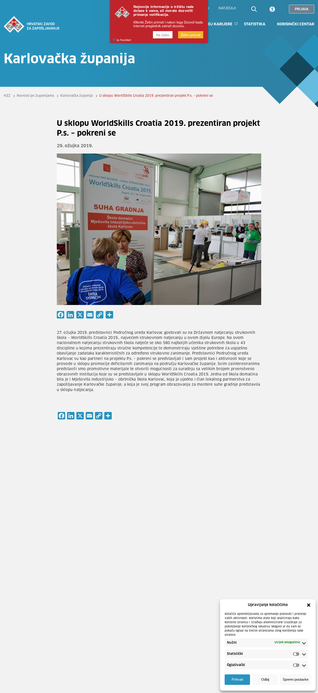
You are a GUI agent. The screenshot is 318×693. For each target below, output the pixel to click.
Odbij (265, 680)
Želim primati (190, 34)
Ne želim (162, 34)
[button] (308, 605)
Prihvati (237, 680)
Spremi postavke (295, 680)
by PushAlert (124, 40)
